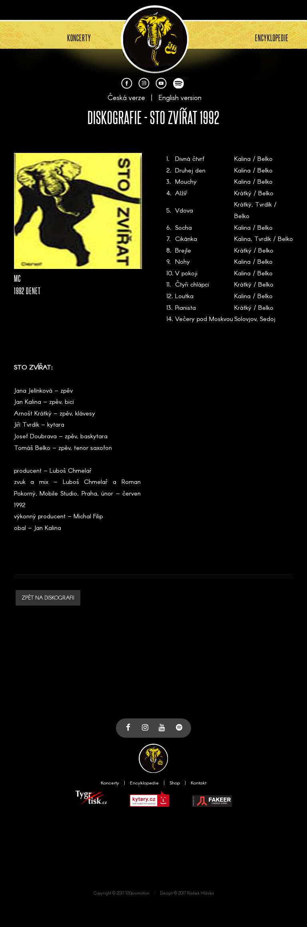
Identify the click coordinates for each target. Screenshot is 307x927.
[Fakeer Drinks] (212, 805)
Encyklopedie (144, 782)
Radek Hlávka (200, 893)
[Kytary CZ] (149, 805)
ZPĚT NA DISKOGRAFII (48, 597)
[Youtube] (161, 86)
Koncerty (110, 782)
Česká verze (126, 97)
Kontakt (198, 782)
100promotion (137, 893)
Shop (174, 782)
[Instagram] (144, 86)
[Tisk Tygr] (91, 805)
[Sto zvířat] (154, 72)
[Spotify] (178, 86)
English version (179, 97)
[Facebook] (126, 86)
